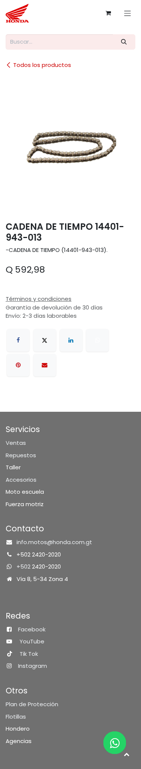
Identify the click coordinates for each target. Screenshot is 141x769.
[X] (44, 340)
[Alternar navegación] (128, 13)
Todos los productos (42, 65)
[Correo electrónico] (44, 365)
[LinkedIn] (71, 340)
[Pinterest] (18, 365)
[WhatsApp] (97, 340)
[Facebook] (18, 340)
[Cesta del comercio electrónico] (108, 13)
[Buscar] (124, 42)
